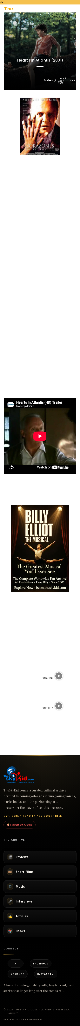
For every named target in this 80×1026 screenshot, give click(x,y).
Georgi (51, 80)
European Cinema (51, 723)
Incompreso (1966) (17, 681)
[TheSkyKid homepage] (40, 774)
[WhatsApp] (44, 495)
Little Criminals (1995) (56, 737)
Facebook (40, 963)
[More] (53, 495)
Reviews (46, 696)
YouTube (17, 974)
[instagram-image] (16, 605)
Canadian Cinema (51, 746)
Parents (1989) (14, 711)
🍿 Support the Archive (19, 824)
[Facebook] (26, 495)
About (13, 1013)
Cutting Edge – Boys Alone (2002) (55, 686)
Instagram (45, 974)
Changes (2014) (52, 715)
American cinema (13, 719)
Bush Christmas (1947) (19, 737)
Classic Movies (11, 689)
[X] (35, 495)
